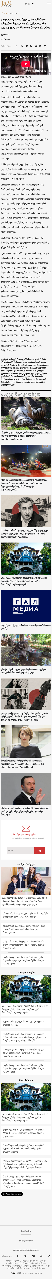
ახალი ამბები (26, 972)
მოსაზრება (26, 1080)
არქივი (5, 13)
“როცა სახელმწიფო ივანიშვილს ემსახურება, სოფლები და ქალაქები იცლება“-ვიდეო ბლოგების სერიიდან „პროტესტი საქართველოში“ (24, 484)
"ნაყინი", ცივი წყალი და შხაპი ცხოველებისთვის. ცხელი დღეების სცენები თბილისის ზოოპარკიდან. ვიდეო (26, 436)
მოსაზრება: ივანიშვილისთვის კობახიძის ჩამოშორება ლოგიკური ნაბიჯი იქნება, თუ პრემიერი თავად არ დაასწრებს (22, 764)
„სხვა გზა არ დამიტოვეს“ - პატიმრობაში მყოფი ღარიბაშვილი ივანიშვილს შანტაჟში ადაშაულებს (25, 945)
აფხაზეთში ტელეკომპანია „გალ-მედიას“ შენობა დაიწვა (26, 627)
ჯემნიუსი (4, 34)
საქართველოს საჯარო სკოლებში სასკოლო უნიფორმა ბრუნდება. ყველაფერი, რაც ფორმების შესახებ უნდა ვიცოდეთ (24, 901)
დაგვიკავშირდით (26, 1240)
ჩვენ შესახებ (26, 1231)
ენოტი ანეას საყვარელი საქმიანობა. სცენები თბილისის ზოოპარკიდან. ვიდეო (23, 671)
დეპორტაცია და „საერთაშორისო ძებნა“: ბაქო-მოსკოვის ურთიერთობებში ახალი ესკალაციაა (24, 960)
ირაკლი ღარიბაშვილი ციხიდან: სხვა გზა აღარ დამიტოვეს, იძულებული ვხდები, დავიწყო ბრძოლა (25, 811)
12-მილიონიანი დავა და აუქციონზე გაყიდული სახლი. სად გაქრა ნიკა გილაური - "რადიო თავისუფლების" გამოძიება (24, 533)
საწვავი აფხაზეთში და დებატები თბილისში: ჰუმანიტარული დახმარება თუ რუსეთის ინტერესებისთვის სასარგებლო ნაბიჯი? (25, 1164)
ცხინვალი (5, 39)
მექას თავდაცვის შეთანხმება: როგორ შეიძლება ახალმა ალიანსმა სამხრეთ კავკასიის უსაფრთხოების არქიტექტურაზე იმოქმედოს (24, 1181)
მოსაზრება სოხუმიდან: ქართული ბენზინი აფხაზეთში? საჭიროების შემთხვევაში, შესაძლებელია (24, 1148)
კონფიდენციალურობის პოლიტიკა (26, 1250)
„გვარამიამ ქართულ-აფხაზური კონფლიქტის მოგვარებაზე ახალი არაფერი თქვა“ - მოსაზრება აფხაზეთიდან (24, 581)
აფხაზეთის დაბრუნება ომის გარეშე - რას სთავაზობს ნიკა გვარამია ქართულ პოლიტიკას (24, 929)
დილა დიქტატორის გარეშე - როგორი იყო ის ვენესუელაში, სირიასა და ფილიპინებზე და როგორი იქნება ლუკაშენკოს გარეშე (24, 716)
